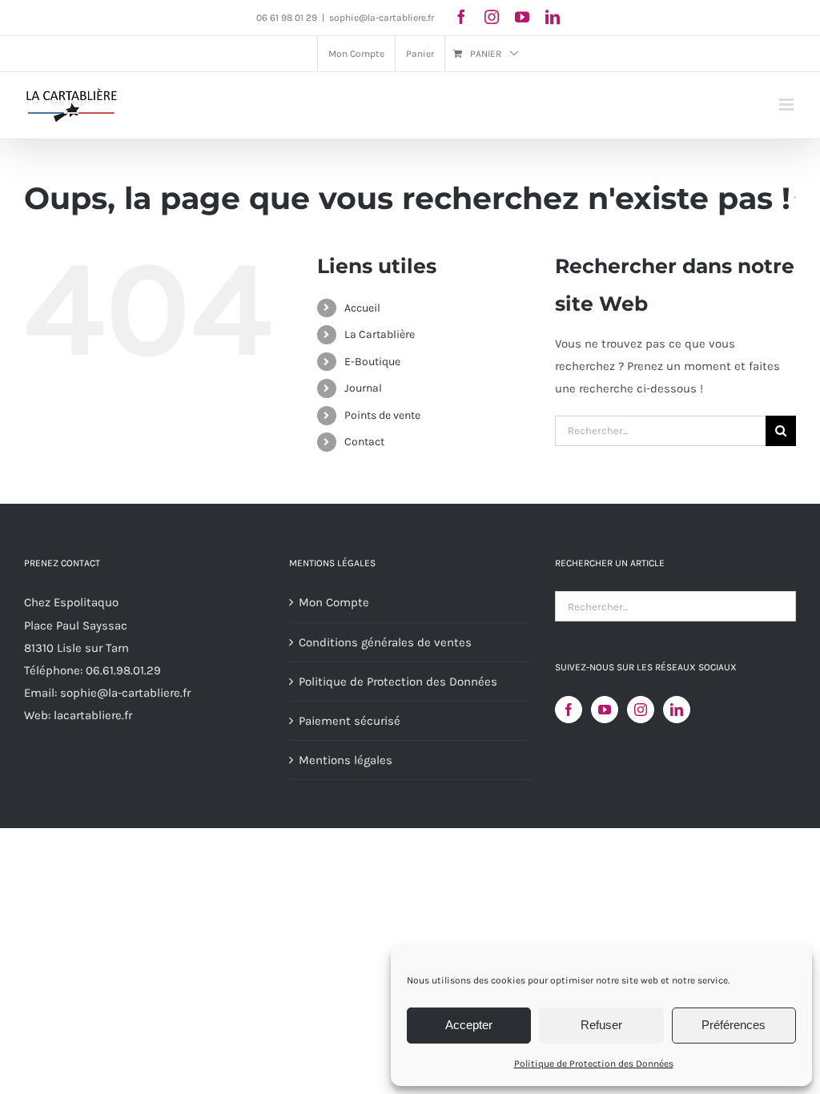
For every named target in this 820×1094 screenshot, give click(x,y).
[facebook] (461, 17)
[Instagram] (640, 709)
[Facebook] (568, 709)
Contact (364, 441)
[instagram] (491, 17)
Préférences (733, 1025)
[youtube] (522, 17)
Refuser (601, 1025)
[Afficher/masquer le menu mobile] (787, 104)
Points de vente (382, 415)
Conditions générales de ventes (385, 642)
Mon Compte (334, 602)
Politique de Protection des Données (593, 1063)
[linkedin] (552, 17)
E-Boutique (372, 361)
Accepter (468, 1025)
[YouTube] (604, 709)
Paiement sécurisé (349, 721)
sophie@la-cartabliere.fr (381, 17)
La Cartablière (379, 334)
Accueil (362, 308)
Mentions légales (345, 760)
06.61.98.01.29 (123, 670)
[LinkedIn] (676, 709)
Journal (363, 388)
